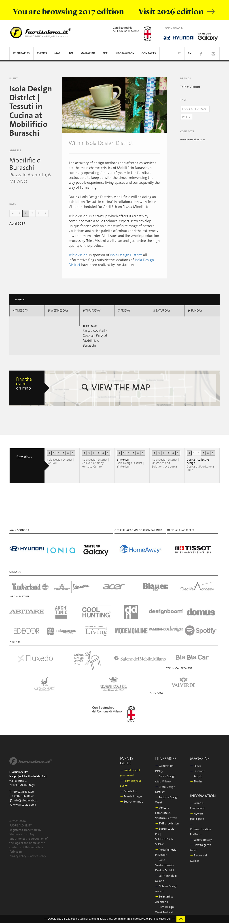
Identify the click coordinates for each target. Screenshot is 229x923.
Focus (195, 766)
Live (71, 53)
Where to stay (201, 840)
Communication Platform (200, 830)
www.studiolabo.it (24, 805)
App (105, 53)
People (196, 776)
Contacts (149, 53)
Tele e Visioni (79, 255)
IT (179, 53)
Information (125, 53)
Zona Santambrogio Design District (164, 865)
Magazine (88, 53)
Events (42, 53)
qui (169, 918)
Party (186, 117)
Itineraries (21, 53)
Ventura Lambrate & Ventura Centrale (166, 813)
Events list (128, 791)
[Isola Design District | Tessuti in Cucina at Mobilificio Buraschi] (93, 105)
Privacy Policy (17, 856)
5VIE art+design (167, 823)
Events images (131, 796)
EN (189, 53)
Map (57, 53)
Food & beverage (195, 109)
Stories (196, 781)
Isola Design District (126, 255)
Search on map (131, 801)
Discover (197, 771)
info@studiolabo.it (26, 800)
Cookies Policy (37, 856)
